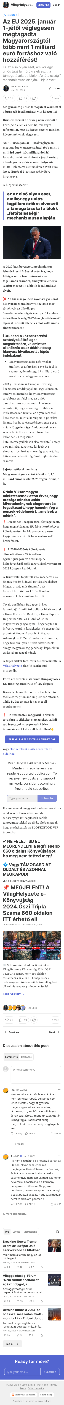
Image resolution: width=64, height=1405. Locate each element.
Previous (14, 1032)
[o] (55, 1280)
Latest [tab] (16, 1231)
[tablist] (18, 1057)
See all (10, 1344)
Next (52, 1032)
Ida (13, 1089)
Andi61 (15, 1156)
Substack (17, 1401)
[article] (32, 1254)
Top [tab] (7, 1231)
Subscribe (43, 5)
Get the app (46, 1394)
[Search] (57, 1231)
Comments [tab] (11, 1057)
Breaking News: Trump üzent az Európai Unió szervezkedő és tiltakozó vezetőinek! (21, 1246)
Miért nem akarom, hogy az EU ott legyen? (22, 1256)
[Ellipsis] (59, 1089)
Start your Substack (25, 1394)
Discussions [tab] (30, 1231)
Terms (23, 1388)
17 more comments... (15, 1213)
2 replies (19, 1144)
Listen (56, 88)
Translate (11, 14)
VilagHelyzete (12, 666)
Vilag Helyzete (19, 86)
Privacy (53, 1384)
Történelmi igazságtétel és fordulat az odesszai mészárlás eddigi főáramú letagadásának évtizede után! (21, 1324)
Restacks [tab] (26, 1057)
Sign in (56, 5)
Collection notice (36, 1388)
